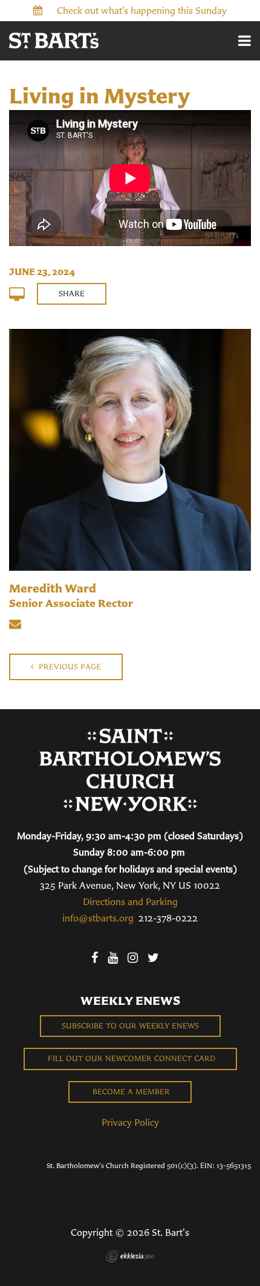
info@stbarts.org (98, 918)
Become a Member (130, 1091)
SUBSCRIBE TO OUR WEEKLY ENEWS (130, 1026)
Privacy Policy (130, 1122)
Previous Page (68, 666)
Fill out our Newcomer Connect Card (130, 1058)
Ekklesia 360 (130, 1256)
